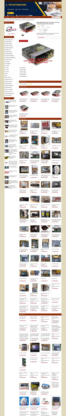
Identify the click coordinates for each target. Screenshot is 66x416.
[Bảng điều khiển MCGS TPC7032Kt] (35, 125)
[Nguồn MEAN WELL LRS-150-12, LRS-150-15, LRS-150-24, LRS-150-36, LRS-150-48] (45, 93)
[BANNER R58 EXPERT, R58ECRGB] (45, 317)
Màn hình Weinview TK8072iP (33, 190)
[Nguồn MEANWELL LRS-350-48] (35, 287)
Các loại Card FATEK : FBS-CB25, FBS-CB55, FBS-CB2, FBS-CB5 (56, 235)
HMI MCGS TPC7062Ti (55, 308)
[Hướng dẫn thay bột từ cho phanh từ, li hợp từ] (7, 108)
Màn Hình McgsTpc (8, 59)
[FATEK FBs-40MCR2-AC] (24, 273)
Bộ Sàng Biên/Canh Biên (9, 93)
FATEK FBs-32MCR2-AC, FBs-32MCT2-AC (34, 279)
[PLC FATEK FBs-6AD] (35, 373)
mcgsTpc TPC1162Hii (55, 249)
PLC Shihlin (7, 65)
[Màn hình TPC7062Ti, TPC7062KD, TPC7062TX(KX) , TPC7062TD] (56, 389)
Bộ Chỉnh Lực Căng (8, 81)
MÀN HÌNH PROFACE (8, 41)
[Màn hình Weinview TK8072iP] (35, 184)
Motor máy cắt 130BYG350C (33, 220)
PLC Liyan (7, 67)
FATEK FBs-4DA (54, 278)
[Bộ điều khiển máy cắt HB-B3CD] (24, 199)
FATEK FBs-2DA (43, 278)
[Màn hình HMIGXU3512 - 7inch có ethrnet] (24, 258)
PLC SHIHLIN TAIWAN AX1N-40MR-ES (24, 309)
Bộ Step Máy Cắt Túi (9, 79)
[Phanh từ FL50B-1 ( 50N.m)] (56, 169)
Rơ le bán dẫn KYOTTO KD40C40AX (56, 205)
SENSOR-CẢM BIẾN (8, 83)
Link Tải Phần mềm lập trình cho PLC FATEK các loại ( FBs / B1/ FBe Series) (13, 135)
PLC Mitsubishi (7, 63)
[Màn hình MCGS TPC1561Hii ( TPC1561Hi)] (45, 302)
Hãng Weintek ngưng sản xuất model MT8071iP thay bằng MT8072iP (13, 140)
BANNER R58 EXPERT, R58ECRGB (44, 323)
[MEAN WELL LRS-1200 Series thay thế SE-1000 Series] (7, 103)
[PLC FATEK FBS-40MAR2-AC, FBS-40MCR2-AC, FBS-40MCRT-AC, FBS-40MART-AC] (35, 243)
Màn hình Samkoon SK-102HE (45, 249)
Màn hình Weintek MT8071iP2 (23, 235)
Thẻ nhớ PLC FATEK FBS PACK (45, 131)
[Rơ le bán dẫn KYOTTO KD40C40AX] (56, 199)
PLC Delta (7, 69)
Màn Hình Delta (8, 49)
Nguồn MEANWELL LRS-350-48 (34, 294)
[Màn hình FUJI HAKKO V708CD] (35, 258)
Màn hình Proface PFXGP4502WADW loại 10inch (55, 332)
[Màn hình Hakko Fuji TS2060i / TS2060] (35, 228)
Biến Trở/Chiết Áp (8, 87)
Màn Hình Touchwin (8, 45)
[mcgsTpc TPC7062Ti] (35, 362)
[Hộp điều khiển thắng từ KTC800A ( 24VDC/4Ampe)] (35, 317)
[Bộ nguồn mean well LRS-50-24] (24, 155)
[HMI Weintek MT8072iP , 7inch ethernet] (56, 184)
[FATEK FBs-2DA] (45, 273)
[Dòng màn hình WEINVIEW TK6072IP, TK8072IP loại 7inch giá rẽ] (7, 118)
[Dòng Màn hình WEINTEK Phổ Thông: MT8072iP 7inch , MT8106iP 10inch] (7, 113)
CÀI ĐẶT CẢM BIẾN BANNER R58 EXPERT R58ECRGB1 (12, 157)
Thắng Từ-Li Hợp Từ (8, 91)
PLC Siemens (7, 61)
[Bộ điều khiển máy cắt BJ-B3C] (35, 199)
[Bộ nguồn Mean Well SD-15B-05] (45, 199)
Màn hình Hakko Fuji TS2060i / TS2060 (34, 235)
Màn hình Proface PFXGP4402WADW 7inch (45, 190)
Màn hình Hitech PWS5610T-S (44, 264)
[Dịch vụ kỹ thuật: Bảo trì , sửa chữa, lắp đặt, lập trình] (7, 169)
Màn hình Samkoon (8, 43)
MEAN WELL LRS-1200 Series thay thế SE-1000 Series (12, 101)
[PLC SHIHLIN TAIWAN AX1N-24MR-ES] (35, 302)
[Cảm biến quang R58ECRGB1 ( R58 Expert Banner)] (45, 214)
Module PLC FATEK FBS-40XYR (24, 146)
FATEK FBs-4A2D (22, 293)
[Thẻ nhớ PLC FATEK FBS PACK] (45, 125)
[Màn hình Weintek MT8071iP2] (24, 228)
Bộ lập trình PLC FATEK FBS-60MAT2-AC (56, 131)
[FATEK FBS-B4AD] (24, 334)
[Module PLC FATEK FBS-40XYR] (24, 140)
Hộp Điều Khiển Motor (9, 85)
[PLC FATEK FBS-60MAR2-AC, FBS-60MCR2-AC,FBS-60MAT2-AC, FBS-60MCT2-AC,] (24, 243)
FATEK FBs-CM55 (22, 382)
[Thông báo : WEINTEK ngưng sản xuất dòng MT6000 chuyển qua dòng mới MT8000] (7, 147)
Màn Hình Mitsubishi (8, 53)
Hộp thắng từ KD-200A (56, 145)
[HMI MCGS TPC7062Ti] (56, 302)
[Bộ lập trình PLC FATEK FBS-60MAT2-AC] (56, 125)
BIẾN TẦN (6, 73)
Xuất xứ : (41, 30)
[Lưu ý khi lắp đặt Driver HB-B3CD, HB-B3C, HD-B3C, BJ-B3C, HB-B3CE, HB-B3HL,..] (7, 128)
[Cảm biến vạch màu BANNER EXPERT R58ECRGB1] (35, 401)
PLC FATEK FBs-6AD (33, 374)
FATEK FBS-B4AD (22, 340)
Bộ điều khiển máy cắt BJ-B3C (34, 205)
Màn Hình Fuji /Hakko (9, 47)
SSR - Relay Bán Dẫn (8, 89)
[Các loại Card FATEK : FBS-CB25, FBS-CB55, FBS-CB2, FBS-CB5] (56, 228)
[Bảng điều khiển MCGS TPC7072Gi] (24, 125)
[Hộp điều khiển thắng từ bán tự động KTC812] (24, 169)
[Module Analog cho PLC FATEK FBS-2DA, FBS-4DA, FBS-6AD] (7, 123)
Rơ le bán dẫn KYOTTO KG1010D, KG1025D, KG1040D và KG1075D (34, 346)
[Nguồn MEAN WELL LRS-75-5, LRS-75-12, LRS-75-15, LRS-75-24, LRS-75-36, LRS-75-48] (27, 27)
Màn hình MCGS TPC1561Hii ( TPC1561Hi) (45, 309)
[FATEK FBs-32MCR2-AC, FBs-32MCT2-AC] (35, 273)
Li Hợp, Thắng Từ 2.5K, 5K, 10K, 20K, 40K (56, 323)
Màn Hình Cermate (8, 51)
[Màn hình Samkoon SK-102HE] (45, 243)
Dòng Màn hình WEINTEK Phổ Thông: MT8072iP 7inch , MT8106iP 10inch (13, 111)
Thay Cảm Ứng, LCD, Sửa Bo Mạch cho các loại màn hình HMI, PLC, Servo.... (13, 131)
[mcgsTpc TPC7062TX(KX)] (45, 362)
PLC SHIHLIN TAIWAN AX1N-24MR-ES (34, 309)
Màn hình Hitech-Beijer (9, 55)
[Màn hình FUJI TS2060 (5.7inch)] (35, 388)
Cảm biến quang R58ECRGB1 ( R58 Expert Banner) (45, 220)
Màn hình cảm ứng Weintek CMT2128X (23, 190)
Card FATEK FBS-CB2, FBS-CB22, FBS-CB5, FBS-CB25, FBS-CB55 (34, 161)
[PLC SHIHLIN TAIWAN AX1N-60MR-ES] (45, 388)
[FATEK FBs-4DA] (56, 273)
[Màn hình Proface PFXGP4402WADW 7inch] (45, 184)
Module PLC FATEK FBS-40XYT (34, 146)
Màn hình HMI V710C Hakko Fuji (44, 146)
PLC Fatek (7, 71)
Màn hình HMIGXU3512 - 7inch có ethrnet (24, 264)
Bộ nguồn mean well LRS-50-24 (23, 161)
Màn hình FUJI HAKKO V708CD (34, 264)
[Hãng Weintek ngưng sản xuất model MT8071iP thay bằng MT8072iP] (7, 142)
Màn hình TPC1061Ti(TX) (56, 160)
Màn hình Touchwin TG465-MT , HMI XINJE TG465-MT (44, 161)
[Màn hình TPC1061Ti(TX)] (56, 155)
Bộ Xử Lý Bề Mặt (8, 77)
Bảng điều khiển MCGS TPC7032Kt (34, 131)
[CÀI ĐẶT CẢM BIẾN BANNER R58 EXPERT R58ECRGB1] (7, 159)
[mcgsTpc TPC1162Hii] (56, 243)
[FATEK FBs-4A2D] (24, 287)
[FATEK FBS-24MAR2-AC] (56, 258)
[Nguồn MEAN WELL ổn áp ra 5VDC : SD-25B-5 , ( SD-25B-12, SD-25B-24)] (24, 317)
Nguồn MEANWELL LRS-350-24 (45, 294)
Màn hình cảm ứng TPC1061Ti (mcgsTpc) (55, 400)
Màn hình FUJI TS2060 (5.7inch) (34, 391)
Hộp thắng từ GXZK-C (34, 175)
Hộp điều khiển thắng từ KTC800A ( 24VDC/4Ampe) (34, 324)
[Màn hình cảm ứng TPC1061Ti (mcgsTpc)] (56, 398)
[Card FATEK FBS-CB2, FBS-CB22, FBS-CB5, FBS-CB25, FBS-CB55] (35, 155)
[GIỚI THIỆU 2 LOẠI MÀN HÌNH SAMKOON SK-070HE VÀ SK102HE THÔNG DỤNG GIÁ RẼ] (7, 183)
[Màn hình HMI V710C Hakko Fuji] (45, 140)
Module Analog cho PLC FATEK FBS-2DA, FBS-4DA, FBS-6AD (13, 121)
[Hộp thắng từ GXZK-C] (35, 169)
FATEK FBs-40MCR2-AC (23, 278)
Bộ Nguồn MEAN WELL (9, 39)
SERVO (6, 75)
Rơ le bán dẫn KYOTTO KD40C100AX (45, 346)
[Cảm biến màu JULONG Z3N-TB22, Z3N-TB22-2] (45, 401)
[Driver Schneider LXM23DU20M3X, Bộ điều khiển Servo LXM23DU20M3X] (24, 214)
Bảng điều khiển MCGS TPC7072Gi (24, 131)
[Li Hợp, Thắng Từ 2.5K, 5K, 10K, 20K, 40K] (56, 317)
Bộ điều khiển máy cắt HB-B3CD (24, 205)
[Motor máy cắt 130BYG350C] (35, 214)
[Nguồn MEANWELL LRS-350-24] (45, 287)
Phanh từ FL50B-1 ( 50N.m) (55, 176)
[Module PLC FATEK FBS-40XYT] (35, 140)
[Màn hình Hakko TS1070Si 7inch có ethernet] (45, 169)
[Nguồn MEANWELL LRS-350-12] (56, 287)
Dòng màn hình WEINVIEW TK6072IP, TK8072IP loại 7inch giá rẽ (13, 116)
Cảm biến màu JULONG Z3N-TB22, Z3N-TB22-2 (45, 407)
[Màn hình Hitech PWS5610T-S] (45, 258)
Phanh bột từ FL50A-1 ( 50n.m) (45, 331)
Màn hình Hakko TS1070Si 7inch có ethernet (45, 176)
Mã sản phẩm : (40, 29)
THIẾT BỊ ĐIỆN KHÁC (8, 95)
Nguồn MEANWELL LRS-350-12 (56, 294)
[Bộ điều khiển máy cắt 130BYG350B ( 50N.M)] (45, 228)
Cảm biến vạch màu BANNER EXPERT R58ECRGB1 (33, 408)
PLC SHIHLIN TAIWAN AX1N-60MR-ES (45, 391)
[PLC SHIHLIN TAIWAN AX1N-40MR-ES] (24, 302)
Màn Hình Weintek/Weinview (10, 57)
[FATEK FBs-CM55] (24, 377)
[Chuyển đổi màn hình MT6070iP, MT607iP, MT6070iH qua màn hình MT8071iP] (7, 188)
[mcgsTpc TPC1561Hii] (24, 362)
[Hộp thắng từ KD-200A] (56, 140)
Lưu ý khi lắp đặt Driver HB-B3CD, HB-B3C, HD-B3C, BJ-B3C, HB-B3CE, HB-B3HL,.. (13, 126)
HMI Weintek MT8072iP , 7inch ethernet (56, 190)
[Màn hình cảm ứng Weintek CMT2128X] (24, 184)
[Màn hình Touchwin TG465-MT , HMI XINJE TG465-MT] (45, 155)
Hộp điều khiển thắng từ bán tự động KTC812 (24, 176)
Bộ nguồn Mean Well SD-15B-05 (45, 205)
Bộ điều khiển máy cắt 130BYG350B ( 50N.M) (45, 235)
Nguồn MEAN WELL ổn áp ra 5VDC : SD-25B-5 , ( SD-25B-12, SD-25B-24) (24, 324)
